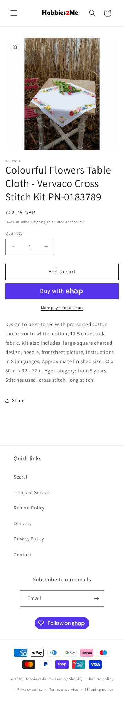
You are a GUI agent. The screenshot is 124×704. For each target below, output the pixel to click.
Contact (22, 554)
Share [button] (18, 400)
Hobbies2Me (35, 678)
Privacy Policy (29, 539)
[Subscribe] (96, 598)
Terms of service (63, 689)
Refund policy (101, 678)
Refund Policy (29, 508)
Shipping (38, 222)
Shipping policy (99, 689)
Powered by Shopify (65, 678)
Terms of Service (32, 492)
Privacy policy (30, 689)
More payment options (62, 307)
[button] (13, 13)
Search (21, 477)
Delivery (23, 523)
